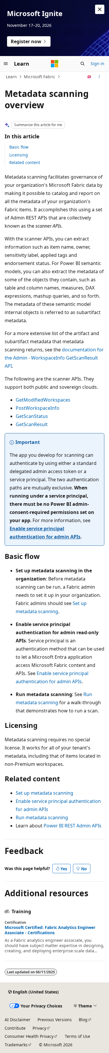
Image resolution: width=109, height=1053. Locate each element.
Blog (83, 1019)
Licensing (18, 155)
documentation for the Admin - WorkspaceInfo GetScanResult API (54, 357)
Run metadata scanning (42, 817)
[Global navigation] (6, 63)
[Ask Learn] (89, 76)
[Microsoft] (54, 63)
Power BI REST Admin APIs (72, 825)
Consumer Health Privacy (29, 1036)
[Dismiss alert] (99, 9)
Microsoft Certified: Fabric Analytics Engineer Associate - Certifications (50, 930)
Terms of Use (77, 1036)
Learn (11, 76)
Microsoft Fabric (39, 76)
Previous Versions (54, 1019)
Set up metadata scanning (44, 793)
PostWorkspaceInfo (37, 408)
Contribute (15, 1028)
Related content (24, 162)
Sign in (97, 63)
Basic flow (18, 147)
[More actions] (99, 76)
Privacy (39, 1028)
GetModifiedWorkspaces (43, 400)
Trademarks (16, 1044)
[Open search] (82, 63)
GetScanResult (32, 424)
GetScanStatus (32, 416)
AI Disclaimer (18, 1019)
